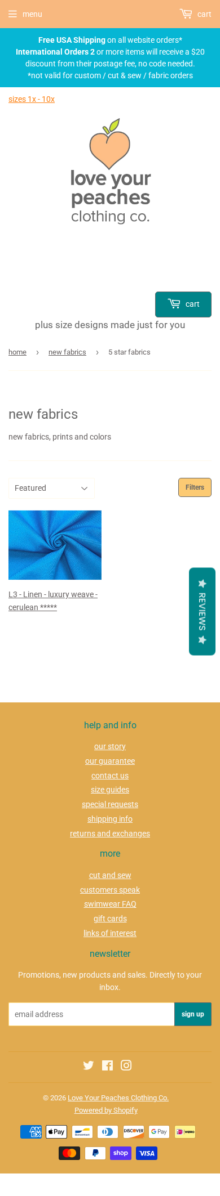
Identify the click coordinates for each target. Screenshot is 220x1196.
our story (110, 746)
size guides (110, 789)
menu (32, 14)
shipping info (110, 818)
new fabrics (67, 352)
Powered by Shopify (106, 1110)
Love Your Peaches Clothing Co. (118, 1098)
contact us (110, 775)
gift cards (110, 918)
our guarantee (110, 760)
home (17, 352)
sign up (193, 1014)
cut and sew (110, 875)
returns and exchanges (110, 833)
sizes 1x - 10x (31, 99)
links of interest (110, 933)
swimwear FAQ (110, 903)
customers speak (110, 889)
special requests (110, 804)
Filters (195, 487)
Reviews (202, 611)
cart (192, 303)
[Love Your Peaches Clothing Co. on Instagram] (126, 1067)
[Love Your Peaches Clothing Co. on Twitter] (88, 1067)
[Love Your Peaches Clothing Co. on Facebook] (107, 1067)
